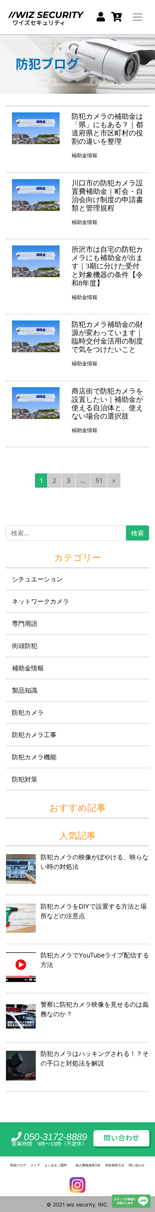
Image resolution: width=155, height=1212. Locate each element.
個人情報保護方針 (88, 1165)
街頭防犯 (24, 646)
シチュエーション (37, 579)
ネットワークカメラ (40, 601)
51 (98, 480)
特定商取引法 (114, 1165)
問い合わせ (122, 1138)
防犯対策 (24, 779)
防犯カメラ (28, 712)
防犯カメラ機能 (34, 757)
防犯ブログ (18, 1165)
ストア (35, 1165)
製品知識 (24, 690)
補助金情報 (84, 155)
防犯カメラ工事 (34, 735)
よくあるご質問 (56, 1165)
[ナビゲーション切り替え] (137, 17)
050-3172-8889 (54, 1136)
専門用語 (24, 623)
